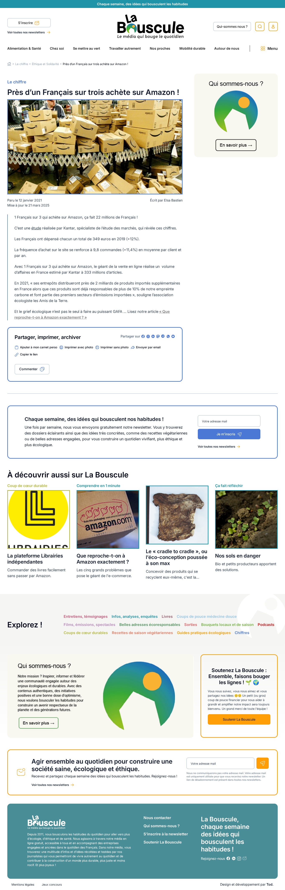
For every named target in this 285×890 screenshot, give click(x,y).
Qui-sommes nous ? (232, 26)
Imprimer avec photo (79, 347)
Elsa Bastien (173, 200)
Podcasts (266, 624)
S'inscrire (26, 23)
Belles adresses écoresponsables (149, 624)
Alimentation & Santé (24, 48)
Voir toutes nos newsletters (26, 32)
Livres (167, 616)
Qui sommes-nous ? (162, 826)
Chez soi (57, 48)
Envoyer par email (148, 347)
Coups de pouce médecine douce (207, 616)
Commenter (28, 369)
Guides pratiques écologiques (204, 633)
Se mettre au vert (86, 48)
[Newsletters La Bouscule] (244, 858)
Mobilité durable (192, 48)
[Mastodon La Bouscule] (158, 336)
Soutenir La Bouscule (239, 719)
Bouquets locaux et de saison (227, 624)
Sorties (190, 624)
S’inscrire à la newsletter (166, 834)
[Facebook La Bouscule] (143, 336)
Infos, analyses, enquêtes (135, 616)
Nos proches (160, 48)
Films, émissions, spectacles (89, 624)
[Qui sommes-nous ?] (236, 115)
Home (9, 64)
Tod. (270, 884)
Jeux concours (52, 884)
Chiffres (242, 633)
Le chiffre (21, 64)
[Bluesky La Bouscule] (173, 336)
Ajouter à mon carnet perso (38, 347)
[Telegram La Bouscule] (163, 336)
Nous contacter (157, 818)
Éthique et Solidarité (45, 64)
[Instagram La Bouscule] (148, 336)
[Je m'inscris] (262, 763)
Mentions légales (22, 884)
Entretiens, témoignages (86, 616)
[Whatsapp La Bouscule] (168, 336)
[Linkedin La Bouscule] (153, 336)
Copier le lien (29, 354)
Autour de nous (226, 48)
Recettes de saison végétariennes (142, 633)
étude (36, 228)
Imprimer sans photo (115, 347)
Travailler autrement (125, 48)
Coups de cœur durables (86, 633)
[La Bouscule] (150, 26)
